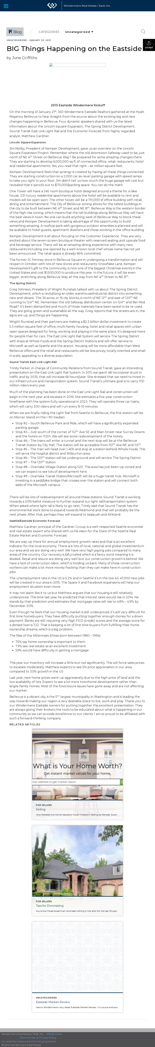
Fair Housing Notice (44, 1041)
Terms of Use (27, 1037)
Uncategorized (17, 40)
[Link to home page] (52, 7)
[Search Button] (143, 32)
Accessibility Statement (16, 1041)
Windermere (54, 1033)
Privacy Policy (47, 1037)
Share (149, 47)
